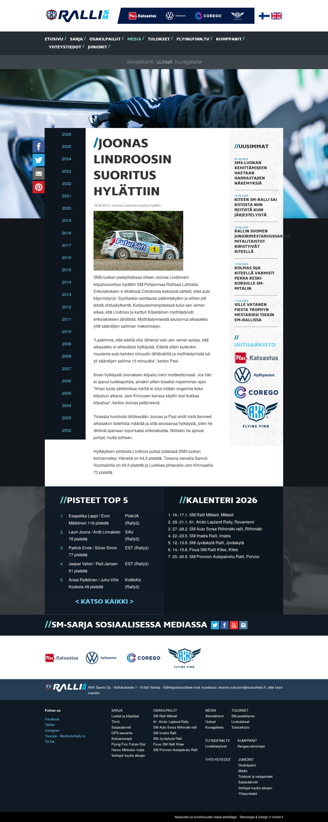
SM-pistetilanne (242, 715)
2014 (66, 282)
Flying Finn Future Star (128, 744)
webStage (230, 817)
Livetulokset (240, 721)
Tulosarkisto (240, 727)
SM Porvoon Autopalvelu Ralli (175, 749)
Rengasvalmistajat (251, 746)
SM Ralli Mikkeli (165, 715)
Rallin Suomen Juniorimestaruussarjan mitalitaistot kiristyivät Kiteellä (262, 241)
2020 (66, 208)
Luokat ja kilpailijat (125, 715)
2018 (66, 233)
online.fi (277, 817)
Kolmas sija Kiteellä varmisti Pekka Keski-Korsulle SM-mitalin (254, 278)
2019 (66, 220)
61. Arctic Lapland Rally (171, 721)
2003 (66, 418)
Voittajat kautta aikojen (128, 755)
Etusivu (54, 39)
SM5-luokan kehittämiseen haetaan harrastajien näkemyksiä (250, 173)
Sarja (76, 39)
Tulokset (159, 39)
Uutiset (164, 62)
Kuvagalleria (188, 62)
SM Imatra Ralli (164, 732)
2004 (66, 405)
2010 (66, 331)
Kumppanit (229, 39)
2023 (66, 171)
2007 (66, 368)
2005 (66, 393)
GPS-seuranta (121, 732)
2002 (66, 430)
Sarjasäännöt (121, 727)
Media (134, 39)
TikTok (50, 741)
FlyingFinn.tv (193, 39)
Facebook (52, 719)
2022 (66, 183)
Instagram (52, 730)
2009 (66, 344)
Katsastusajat (121, 738)
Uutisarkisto (254, 345)
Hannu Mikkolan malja (127, 749)
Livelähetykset (216, 746)
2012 (66, 307)
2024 (66, 159)
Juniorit (97, 47)
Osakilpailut (105, 39)
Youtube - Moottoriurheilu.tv (65, 735)
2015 (66, 270)
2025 (66, 146)
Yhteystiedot (65, 47)
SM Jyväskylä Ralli (167, 738)
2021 (66, 196)
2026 (66, 134)
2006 (66, 381)
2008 (66, 356)
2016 (66, 257)
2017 (66, 245)
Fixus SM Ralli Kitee (168, 744)
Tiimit (115, 721)
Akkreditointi (140, 62)
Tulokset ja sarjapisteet (255, 776)
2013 (66, 294)
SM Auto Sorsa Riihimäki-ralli (175, 727)
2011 (66, 319)
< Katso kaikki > (104, 602)
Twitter (50, 724)
